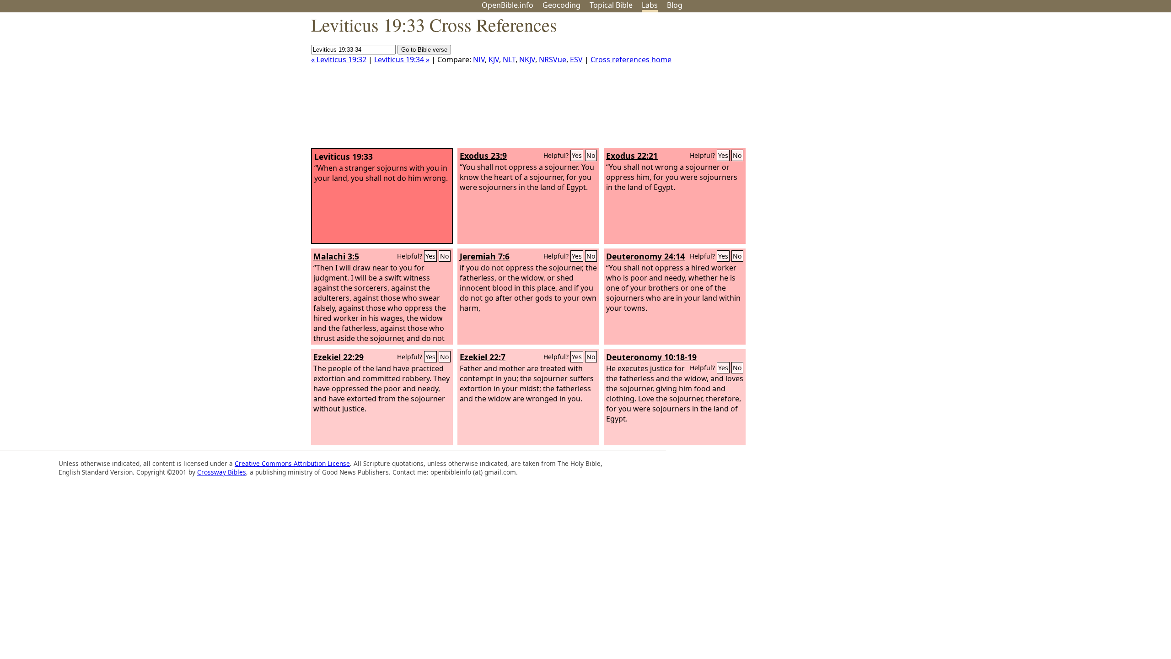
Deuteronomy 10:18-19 (651, 356)
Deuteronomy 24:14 (645, 256)
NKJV (527, 59)
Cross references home (631, 59)
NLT (509, 59)
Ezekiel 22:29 (338, 356)
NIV (479, 59)
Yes (577, 155)
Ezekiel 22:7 (482, 356)
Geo (561, 5)
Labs (650, 5)
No (591, 155)
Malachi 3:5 (336, 256)
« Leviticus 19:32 (338, 59)
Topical (611, 5)
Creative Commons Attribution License (292, 463)
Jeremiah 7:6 (485, 256)
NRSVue (552, 59)
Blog (674, 5)
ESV (576, 59)
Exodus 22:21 (632, 155)
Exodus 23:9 (483, 155)
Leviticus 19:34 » (402, 59)
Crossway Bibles (221, 472)
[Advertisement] (1078, 84)
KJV (494, 59)
